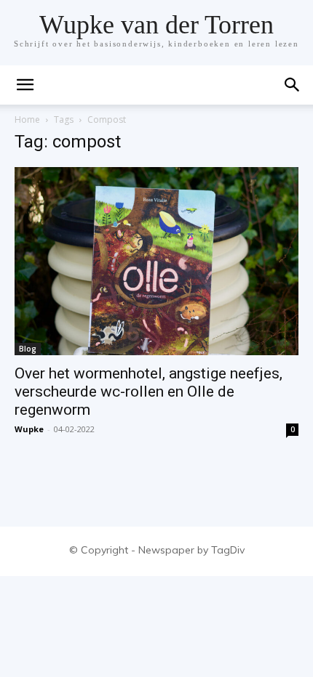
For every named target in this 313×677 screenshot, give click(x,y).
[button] (292, 85)
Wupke (29, 428)
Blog (27, 349)
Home (27, 119)
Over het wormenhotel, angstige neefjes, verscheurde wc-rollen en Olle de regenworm (148, 391)
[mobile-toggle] (24, 85)
